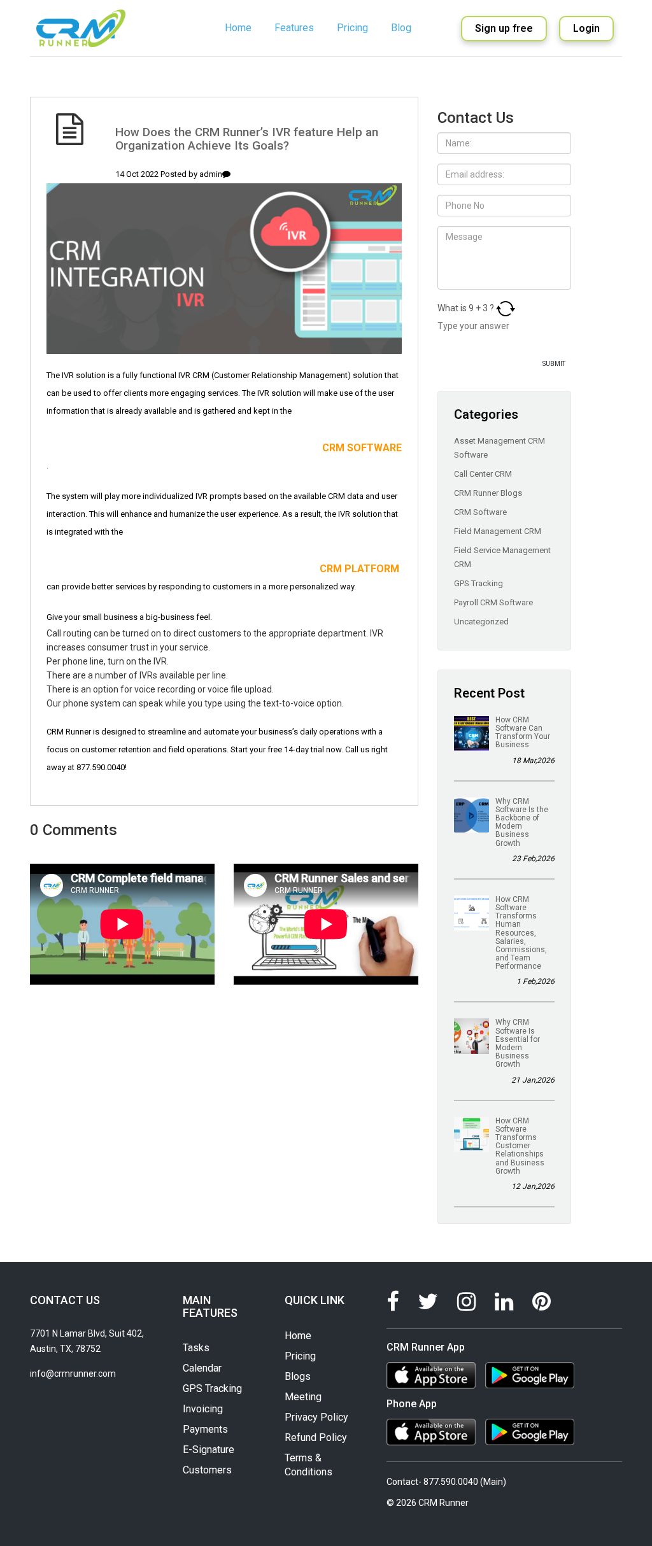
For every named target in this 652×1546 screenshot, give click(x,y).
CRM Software (481, 512)
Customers (207, 1470)
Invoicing (203, 1409)
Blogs (298, 1376)
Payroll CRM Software (494, 602)
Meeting (303, 1397)
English (410, 68)
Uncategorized (482, 621)
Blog (401, 28)
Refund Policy (316, 1437)
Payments (205, 1429)
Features (294, 28)
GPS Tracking (479, 583)
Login (586, 28)
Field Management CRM (498, 531)
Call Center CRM (484, 474)
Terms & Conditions (308, 1465)
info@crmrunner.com (73, 1373)
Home (238, 28)
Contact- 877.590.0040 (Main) (446, 1482)
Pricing (352, 28)
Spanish (412, 85)
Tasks (196, 1348)
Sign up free (504, 28)
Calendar (202, 1368)
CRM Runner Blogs (489, 493)
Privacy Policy (316, 1417)
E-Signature (208, 1450)
